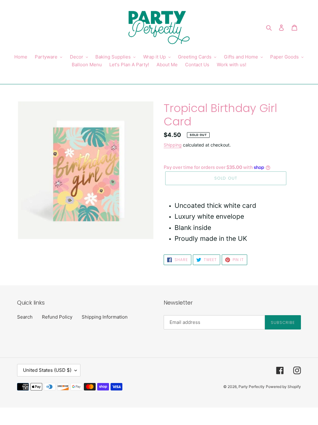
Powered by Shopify (283, 386)
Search (25, 317)
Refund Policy (57, 317)
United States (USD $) (47, 370)
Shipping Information (105, 317)
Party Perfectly (251, 386)
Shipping (173, 144)
